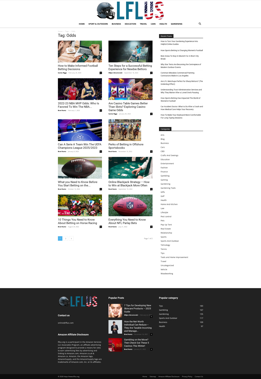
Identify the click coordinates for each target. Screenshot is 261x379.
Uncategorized (167, 265)
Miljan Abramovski (115, 73)
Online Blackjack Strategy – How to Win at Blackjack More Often (129, 183)
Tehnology (165, 245)
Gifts (163, 192)
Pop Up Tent (166, 224)
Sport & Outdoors (98, 24)
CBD (162, 151)
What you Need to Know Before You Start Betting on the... (77, 183)
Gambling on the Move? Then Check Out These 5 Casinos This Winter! (136, 342)
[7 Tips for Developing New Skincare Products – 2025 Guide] (115, 310)
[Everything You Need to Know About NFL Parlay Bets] (130, 205)
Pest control (166, 216)
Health (163, 24)
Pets (162, 220)
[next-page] (71, 238)
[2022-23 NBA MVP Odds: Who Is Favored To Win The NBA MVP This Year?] (80, 89)
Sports (164, 237)
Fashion (164, 167)
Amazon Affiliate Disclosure (169, 376)
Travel (143, 24)
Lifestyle (164, 212)
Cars (153, 24)
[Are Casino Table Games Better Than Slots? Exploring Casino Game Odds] (130, 89)
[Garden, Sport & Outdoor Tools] (130, 10)
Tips (162, 253)
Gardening (176, 24)
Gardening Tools (168, 188)
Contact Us (199, 376)
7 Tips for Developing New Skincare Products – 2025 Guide (137, 308)
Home (82, 24)
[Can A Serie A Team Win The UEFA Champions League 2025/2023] (80, 130)
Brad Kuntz (62, 110)
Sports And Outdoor (170, 241)
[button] (200, 24)
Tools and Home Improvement (174, 257)
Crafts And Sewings (169, 155)
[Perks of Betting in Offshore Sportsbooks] (130, 130)
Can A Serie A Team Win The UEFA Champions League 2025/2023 (79, 146)
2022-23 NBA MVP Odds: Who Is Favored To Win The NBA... (78, 105)
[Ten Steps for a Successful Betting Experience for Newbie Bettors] (130, 51)
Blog (163, 139)
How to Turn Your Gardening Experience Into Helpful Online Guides (179, 42)
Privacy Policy (187, 376)
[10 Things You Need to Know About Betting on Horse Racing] (80, 205)
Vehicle (164, 269)
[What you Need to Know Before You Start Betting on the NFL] (80, 168)
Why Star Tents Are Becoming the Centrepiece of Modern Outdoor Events (181, 65)
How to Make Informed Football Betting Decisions (78, 67)
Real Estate (166, 228)
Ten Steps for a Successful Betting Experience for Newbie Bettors (130, 67)
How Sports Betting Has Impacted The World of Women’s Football (180, 99)
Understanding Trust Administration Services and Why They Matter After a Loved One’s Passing (181, 91)
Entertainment (167, 163)
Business (116, 24)
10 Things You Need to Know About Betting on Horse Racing (77, 221)
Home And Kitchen (169, 204)
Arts (162, 135)
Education (130, 24)
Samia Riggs (62, 73)
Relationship (166, 232)
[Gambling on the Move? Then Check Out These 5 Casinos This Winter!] (115, 345)
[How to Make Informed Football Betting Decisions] (80, 51)
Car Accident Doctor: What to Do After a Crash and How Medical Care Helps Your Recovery (182, 107)
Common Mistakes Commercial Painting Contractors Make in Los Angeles (177, 74)
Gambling (165, 175)
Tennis (164, 249)
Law (162, 208)
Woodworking (167, 273)
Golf (162, 196)
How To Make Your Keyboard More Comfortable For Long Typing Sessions (181, 116)
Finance (164, 171)
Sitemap (153, 376)
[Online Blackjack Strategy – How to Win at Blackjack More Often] (130, 168)
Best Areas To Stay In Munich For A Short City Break (180, 57)
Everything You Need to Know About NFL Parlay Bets (127, 221)
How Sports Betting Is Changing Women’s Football (182, 50)
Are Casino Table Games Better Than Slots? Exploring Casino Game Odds (128, 107)
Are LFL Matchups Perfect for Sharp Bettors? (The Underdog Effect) (182, 82)
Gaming (164, 179)
